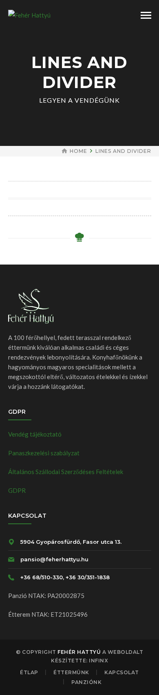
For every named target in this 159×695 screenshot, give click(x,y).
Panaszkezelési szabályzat (44, 453)
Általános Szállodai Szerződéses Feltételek (65, 471)
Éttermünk (71, 672)
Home (78, 151)
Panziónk (86, 682)
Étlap (29, 672)
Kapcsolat (121, 672)
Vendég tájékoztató (35, 434)
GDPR (17, 490)
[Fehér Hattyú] (29, 14)
